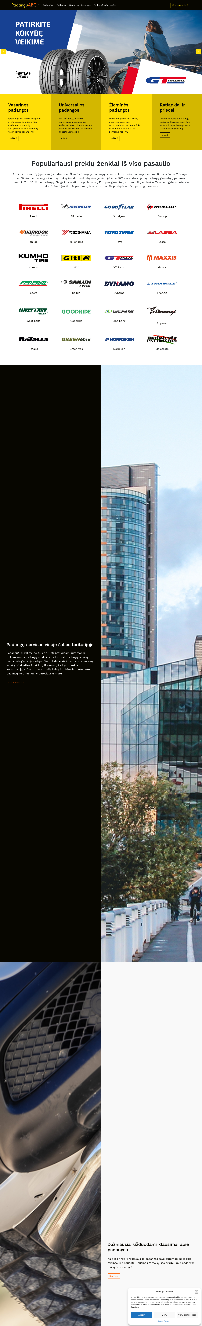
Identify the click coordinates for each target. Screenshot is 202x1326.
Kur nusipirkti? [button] (180, 5)
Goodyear (119, 216)
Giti (76, 267)
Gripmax (162, 323)
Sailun (76, 292)
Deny (164, 1315)
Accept (141, 1315)
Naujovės (74, 5)
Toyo (119, 241)
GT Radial (119, 267)
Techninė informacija (104, 5)
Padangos (48, 5)
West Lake (33, 320)
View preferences (187, 1315)
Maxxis (162, 267)
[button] (196, 1291)
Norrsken (119, 348)
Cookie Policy (163, 1321)
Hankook (33, 241)
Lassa (162, 241)
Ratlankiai (62, 5)
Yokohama (76, 241)
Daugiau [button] (113, 1276)
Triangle (162, 292)
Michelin (76, 216)
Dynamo (119, 292)
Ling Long (119, 320)
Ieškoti (13, 138)
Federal (33, 292)
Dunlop (162, 216)
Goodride (76, 320)
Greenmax (76, 348)
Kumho (33, 267)
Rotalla (33, 348)
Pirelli (33, 216)
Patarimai (86, 5)
